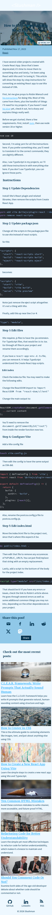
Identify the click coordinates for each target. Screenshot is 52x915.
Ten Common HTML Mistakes (22, 801)
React (5, 52)
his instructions (10, 97)
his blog (6, 108)
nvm (32, 123)
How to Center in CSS (16, 728)
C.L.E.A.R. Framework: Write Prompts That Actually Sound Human (22, 688)
